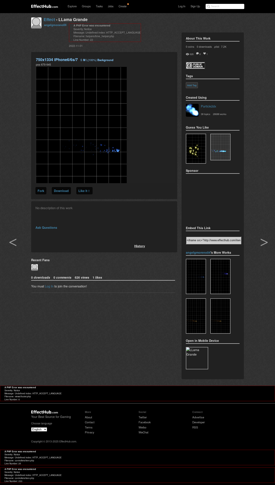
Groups (86, 6)
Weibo (142, 427)
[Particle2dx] (192, 111)
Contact (90, 422)
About (88, 417)
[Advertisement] (207, 198)
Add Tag (192, 85)
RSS (195, 427)
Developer (198, 422)
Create (123, 6)
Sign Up (195, 6)
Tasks (99, 6)
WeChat (143, 432)
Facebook (145, 422)
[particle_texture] (220, 147)
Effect (49, 19)
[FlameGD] (220, 276)
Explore (72, 6)
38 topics (205, 114)
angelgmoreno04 (55, 25)
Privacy (89, 432)
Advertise (198, 417)
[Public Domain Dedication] (195, 67)
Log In (181, 6)
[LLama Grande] (196, 276)
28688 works (219, 114)
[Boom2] (196, 149)
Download (61, 191)
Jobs (110, 6)
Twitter (143, 417)
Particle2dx (208, 106)
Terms (89, 427)
